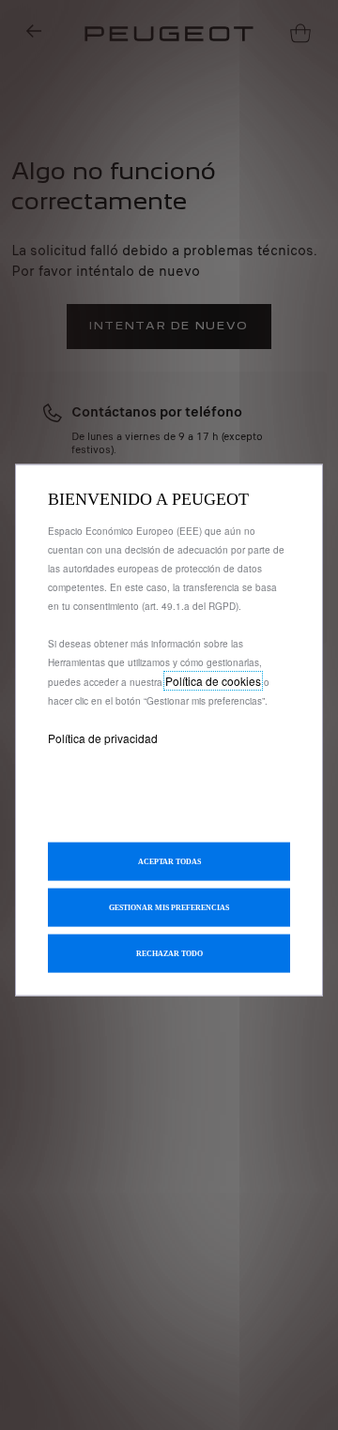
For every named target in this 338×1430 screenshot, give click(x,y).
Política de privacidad (103, 738)
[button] (169, 907)
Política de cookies (213, 681)
